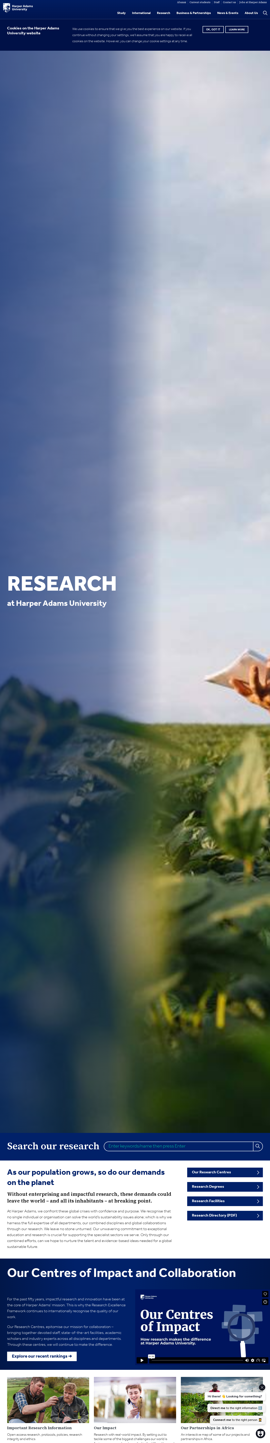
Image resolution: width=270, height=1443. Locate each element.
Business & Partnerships (194, 13)
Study (121, 13)
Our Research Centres (211, 1172)
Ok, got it (213, 29)
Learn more (237, 29)
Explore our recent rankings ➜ (42, 1356)
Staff (217, 2)
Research (163, 13)
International (141, 13)
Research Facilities (208, 1201)
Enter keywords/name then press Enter (147, 1146)
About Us (251, 13)
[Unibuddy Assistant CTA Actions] (234, 1404)
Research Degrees (208, 1186)
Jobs (253, 2)
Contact (229, 2)
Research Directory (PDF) (214, 1215)
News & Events (227, 13)
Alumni (181, 2)
